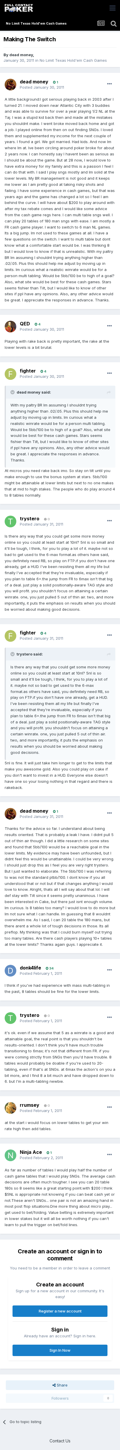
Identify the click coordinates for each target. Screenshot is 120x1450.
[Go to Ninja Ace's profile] (10, 1155)
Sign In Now (60, 1350)
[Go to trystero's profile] (10, 521)
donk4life (30, 968)
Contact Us (60, 1440)
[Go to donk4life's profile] (10, 971)
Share (62, 1385)
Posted (42, 87)
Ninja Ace (31, 1152)
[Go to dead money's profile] (10, 84)
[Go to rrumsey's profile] (10, 1108)
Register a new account (60, 1311)
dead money (21, 54)
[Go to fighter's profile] (10, 374)
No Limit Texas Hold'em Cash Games (73, 60)
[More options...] (109, 83)
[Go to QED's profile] (10, 326)
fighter (28, 371)
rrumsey (29, 1105)
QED (25, 324)
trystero (29, 518)
